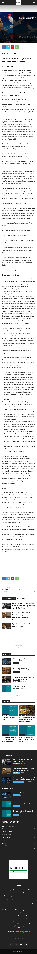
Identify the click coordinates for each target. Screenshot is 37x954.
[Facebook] (11, 944)
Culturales (15, 688)
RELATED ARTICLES (9, 598)
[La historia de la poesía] (6, 688)
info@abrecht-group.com (22, 932)
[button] (34, 2)
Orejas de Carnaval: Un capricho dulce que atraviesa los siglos (9, 739)
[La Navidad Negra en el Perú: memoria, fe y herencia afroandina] (6, 670)
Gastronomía (5, 715)
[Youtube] (26, 944)
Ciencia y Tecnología (18, 781)
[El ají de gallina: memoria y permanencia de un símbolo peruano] (27, 710)
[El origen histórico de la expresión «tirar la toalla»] (6, 813)
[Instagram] (16, 944)
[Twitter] (21, 944)
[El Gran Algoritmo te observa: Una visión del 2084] (6, 661)
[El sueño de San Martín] (6, 795)
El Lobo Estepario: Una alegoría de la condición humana (27, 739)
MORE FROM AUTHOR (23, 598)
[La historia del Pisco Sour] (10, 710)
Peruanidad (9, 7)
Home (2, 7)
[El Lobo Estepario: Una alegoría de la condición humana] (27, 730)
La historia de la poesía (20, 686)
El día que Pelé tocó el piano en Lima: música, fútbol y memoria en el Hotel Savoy (23, 606)
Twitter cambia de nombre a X (27, 591)
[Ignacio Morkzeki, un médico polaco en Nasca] (6, 626)
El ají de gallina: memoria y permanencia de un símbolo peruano (27, 719)
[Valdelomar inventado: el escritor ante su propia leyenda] (6, 679)
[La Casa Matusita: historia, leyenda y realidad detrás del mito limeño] (6, 804)
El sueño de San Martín (20, 793)
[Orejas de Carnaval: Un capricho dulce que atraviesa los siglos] (10, 730)
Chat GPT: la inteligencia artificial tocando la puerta (10, 591)
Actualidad (16, 663)
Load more (18, 695)
